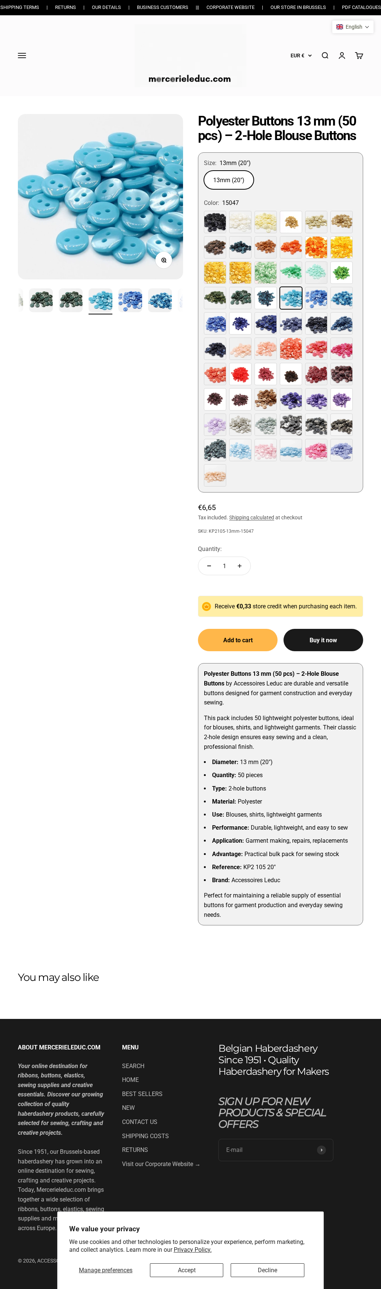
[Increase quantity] (239, 566)
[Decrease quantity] (209, 566)
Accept (187, 1270)
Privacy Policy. (193, 1249)
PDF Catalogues (361, 7)
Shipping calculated (251, 517)
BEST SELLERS (142, 1094)
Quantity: (210, 548)
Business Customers (162, 7)
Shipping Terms (19, 7)
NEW (128, 1107)
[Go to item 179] (71, 301)
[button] (353, 27)
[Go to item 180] (100, 301)
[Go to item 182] (160, 301)
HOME (130, 1079)
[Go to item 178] (41, 301)
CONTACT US (139, 1121)
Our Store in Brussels (298, 7)
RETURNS (135, 1149)
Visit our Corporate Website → (161, 1164)
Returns (65, 7)
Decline (267, 1270)
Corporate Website (230, 7)
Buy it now (323, 640)
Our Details (106, 7)
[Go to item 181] (130, 301)
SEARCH (133, 1066)
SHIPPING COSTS (145, 1136)
